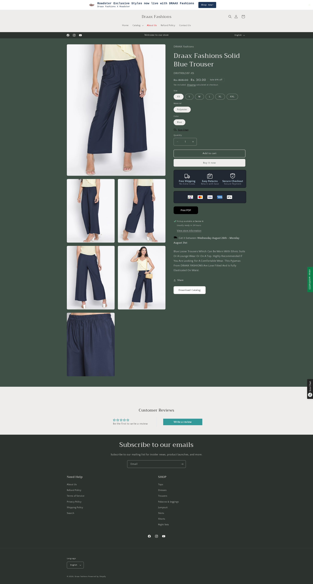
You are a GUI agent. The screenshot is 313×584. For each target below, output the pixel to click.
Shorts (161, 519)
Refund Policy (74, 490)
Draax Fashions (81, 576)
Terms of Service (75, 496)
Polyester (182, 109)
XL (220, 96)
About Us (72, 484)
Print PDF (186, 210)
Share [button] (180, 280)
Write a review (183, 421)
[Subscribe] (182, 464)
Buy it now (209, 162)
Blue (179, 122)
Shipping (191, 85)
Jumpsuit (163, 507)
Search (70, 513)
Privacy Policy (74, 502)
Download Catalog (190, 290)
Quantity (178, 135)
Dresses (162, 490)
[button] (230, 16)
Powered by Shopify (97, 576)
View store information (189, 230)
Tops (160, 484)
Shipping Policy (75, 507)
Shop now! (207, 5)
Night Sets (163, 524)
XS (178, 96)
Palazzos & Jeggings (168, 502)
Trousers (162, 496)
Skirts (161, 513)
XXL (232, 96)
